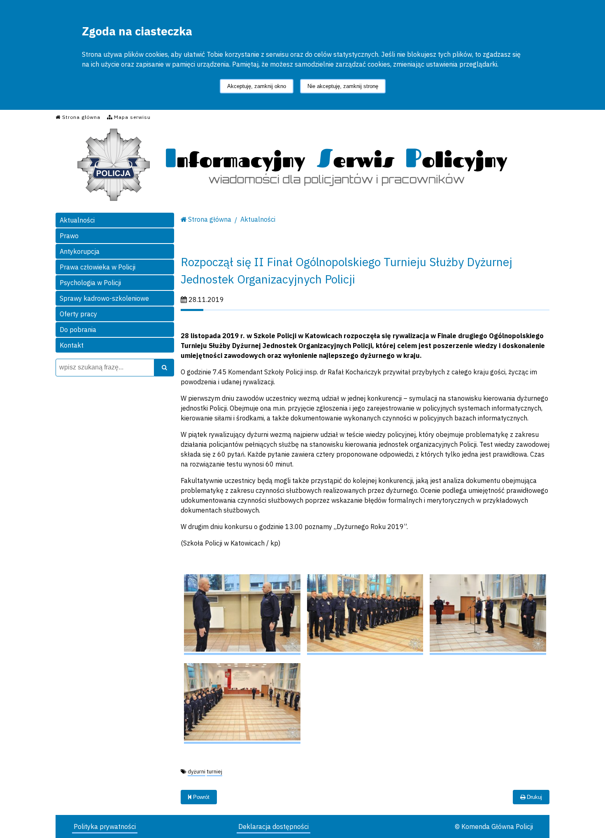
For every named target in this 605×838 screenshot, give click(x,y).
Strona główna (209, 219)
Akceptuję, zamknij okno (256, 86)
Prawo (69, 236)
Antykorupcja (80, 251)
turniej (214, 771)
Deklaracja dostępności (273, 826)
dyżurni (196, 771)
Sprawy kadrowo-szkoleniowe (104, 298)
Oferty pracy (78, 314)
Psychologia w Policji (90, 283)
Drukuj (533, 797)
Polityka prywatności (105, 826)
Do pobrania (78, 329)
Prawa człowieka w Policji (97, 267)
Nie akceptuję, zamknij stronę (342, 86)
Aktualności (77, 220)
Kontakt (72, 345)
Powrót (200, 797)
